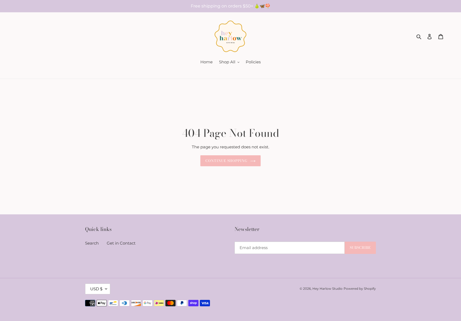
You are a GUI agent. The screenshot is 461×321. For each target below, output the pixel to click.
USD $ (96, 288)
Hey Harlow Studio (327, 289)
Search (92, 243)
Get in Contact (121, 243)
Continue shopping (226, 160)
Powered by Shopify (360, 289)
